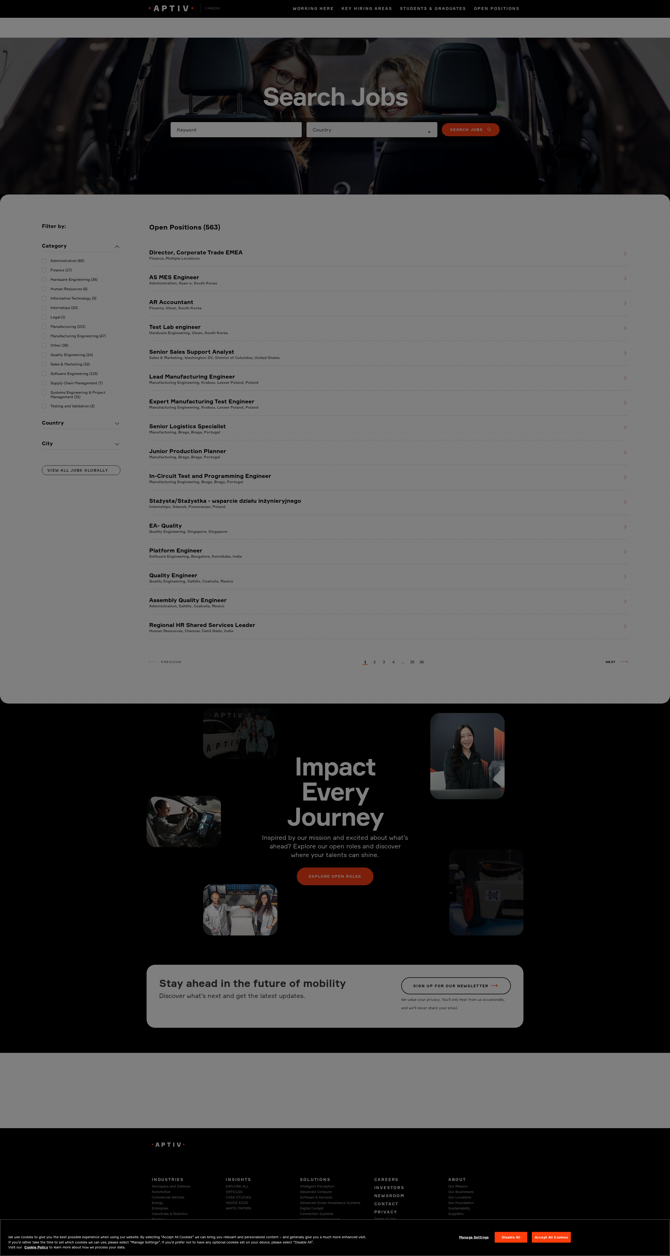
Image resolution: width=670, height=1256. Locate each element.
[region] (335, 1237)
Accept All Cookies (551, 1237)
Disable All (511, 1237)
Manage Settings (474, 1237)
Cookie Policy (36, 1247)
